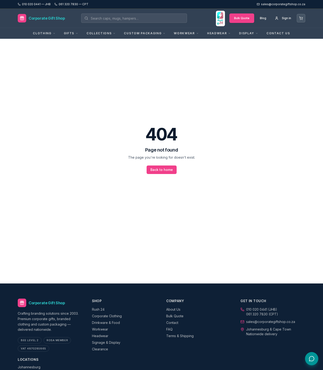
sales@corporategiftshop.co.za (270, 322)
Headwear (100, 336)
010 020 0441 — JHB (36, 4)
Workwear (100, 329)
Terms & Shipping (180, 336)
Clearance (100, 349)
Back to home (161, 170)
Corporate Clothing (107, 316)
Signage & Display (106, 342)
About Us (173, 309)
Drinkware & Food (106, 323)
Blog (263, 18)
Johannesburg (29, 367)
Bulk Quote (241, 18)
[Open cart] (301, 18)
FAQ (169, 329)
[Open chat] (311, 358)
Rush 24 (98, 309)
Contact (172, 323)
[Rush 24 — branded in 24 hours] (220, 18)
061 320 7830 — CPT (73, 4)
